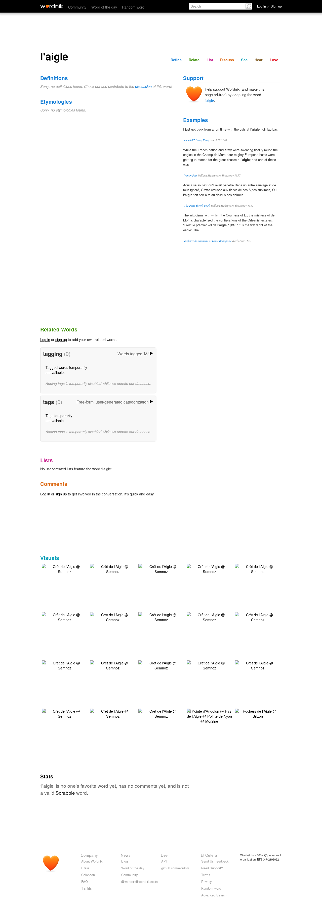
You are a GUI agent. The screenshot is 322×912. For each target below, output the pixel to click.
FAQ (84, 881)
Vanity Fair (190, 175)
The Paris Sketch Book (197, 205)
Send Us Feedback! (215, 861)
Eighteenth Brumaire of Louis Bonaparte (207, 241)
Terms (205, 874)
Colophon (88, 874)
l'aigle (209, 100)
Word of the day (104, 7)
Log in (45, 339)
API (164, 861)
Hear (259, 59)
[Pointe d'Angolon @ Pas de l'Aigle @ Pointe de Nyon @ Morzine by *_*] (209, 715)
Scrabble (65, 792)
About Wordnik (91, 861)
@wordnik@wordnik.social (139, 881)
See (244, 59)
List (210, 59)
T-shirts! (87, 888)
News (126, 855)
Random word (133, 7)
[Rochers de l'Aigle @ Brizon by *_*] (257, 712)
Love (274, 59)
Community (77, 7)
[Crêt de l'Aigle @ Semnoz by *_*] (64, 568)
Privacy (206, 881)
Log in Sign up (269, 6)
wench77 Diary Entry (196, 140)
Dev (164, 855)
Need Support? (212, 868)
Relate (194, 59)
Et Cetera (209, 855)
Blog (124, 861)
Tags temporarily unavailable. (59, 418)
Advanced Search (213, 895)
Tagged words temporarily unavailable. (66, 370)
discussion (143, 86)
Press (85, 868)
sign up (61, 339)
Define (176, 59)
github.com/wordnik (175, 868)
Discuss (227, 59)
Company (89, 855)
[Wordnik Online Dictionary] (51, 6)
